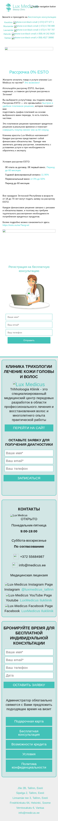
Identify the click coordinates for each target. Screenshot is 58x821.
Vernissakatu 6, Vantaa (30, 807)
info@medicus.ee (29, 812)
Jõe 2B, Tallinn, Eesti (30, 788)
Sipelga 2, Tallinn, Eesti (30, 793)
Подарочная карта (29, 721)
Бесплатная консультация (29, 732)
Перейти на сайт (29, 428)
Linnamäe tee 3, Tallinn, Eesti (30, 798)
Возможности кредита (29, 744)
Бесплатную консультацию (42, 17)
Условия (28, 754)
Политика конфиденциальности (29, 765)
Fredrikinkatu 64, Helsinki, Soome (30, 802)
